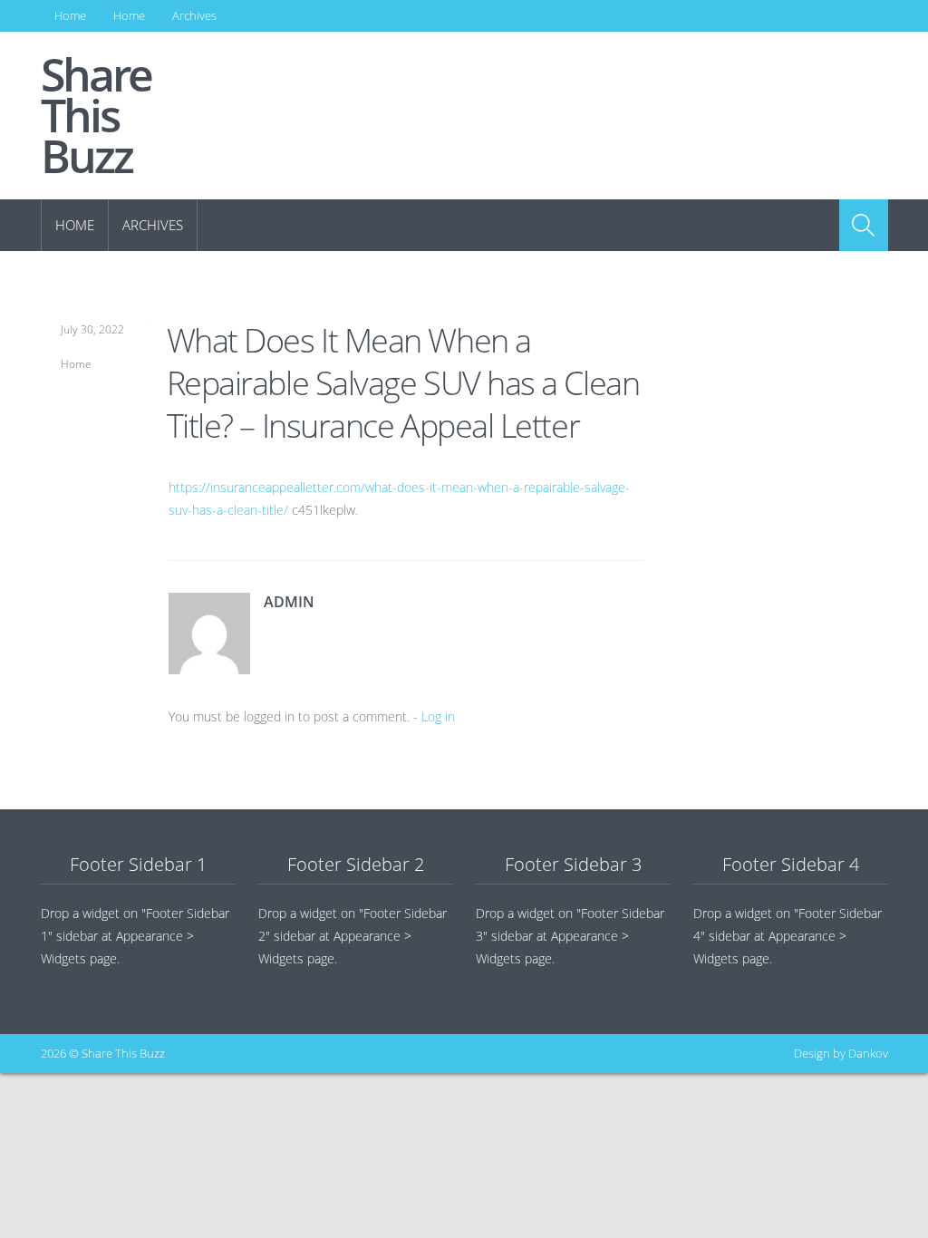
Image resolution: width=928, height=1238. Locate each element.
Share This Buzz (96, 115)
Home (70, 15)
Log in (438, 716)
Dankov (868, 1053)
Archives (194, 15)
